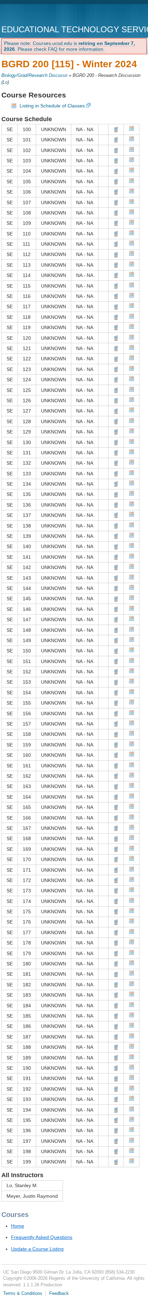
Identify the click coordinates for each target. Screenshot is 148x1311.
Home (17, 1226)
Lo (5, 82)
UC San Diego (40, 15)
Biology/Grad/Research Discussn (34, 75)
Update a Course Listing (37, 1249)
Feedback (59, 1293)
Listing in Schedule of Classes (52, 105)
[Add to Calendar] (131, 129)
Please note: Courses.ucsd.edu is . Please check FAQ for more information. (69, 46)
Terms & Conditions (22, 1293)
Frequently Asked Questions (41, 1237)
